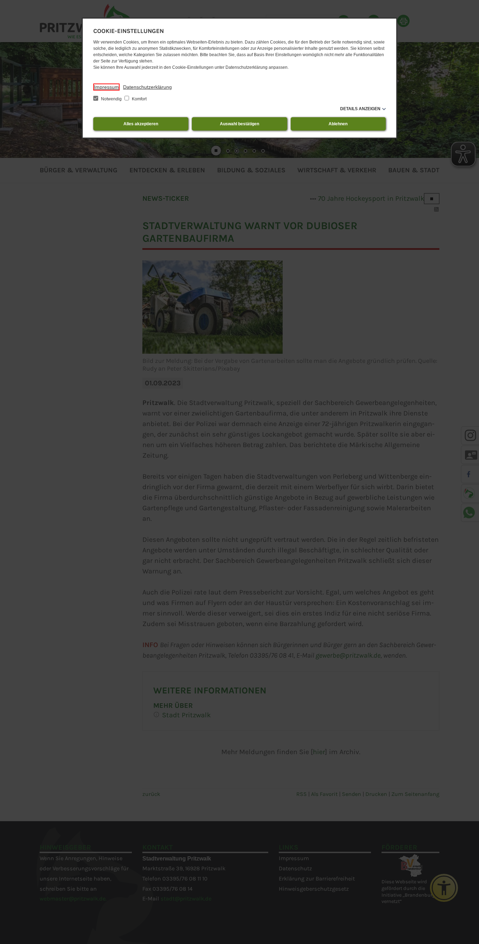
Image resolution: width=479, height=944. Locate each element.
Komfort (139, 99)
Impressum (106, 87)
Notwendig (111, 99)
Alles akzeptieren (140, 123)
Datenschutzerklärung (147, 87)
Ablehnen (338, 123)
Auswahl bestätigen (239, 123)
